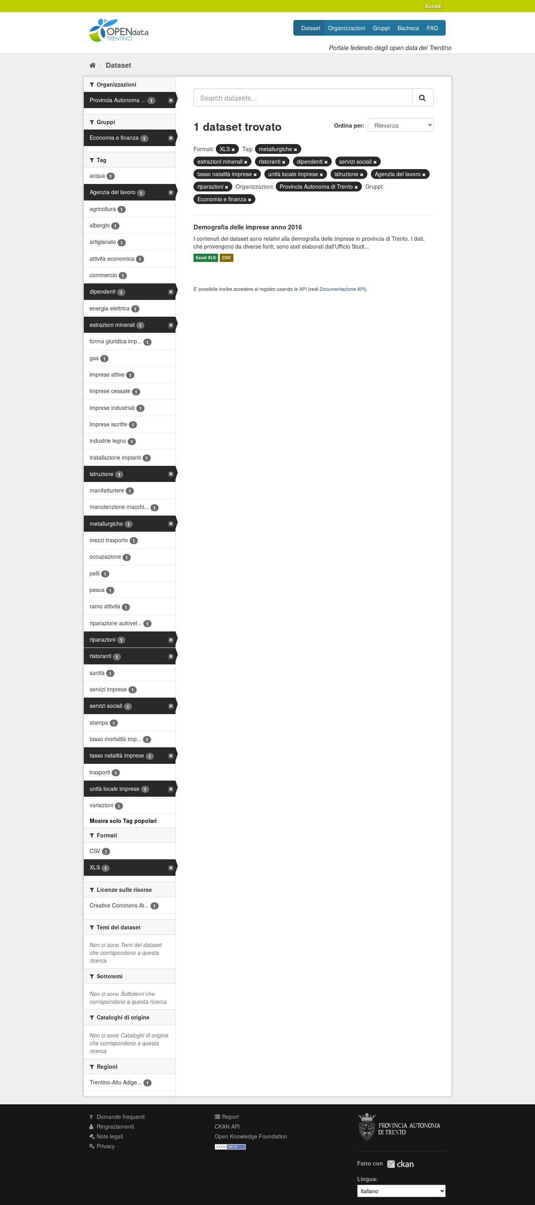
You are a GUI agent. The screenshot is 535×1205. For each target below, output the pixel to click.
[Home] (92, 65)
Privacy (105, 1146)
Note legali (109, 1136)
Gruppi (381, 28)
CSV (226, 258)
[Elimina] (233, 149)
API (303, 288)
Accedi (433, 6)
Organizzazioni (346, 28)
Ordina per (348, 125)
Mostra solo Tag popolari (123, 820)
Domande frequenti (120, 1116)
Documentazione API (342, 288)
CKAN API (227, 1126)
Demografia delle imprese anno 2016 (247, 226)
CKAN (400, 1164)
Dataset (310, 28)
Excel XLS (206, 258)
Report (230, 1116)
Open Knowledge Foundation (251, 1136)
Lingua (366, 1179)
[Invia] (423, 97)
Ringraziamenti (114, 1126)
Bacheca (408, 28)
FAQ (432, 28)
